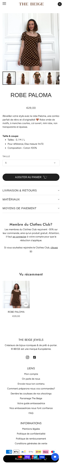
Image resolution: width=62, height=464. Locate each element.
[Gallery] (31, 49)
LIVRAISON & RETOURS (20, 190)
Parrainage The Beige (31, 398)
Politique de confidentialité (31, 433)
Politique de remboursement (31, 438)
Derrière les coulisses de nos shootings (31, 393)
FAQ (31, 413)
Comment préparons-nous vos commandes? (31, 388)
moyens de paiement (19, 208)
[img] (27, 357)
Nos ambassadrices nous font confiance (31, 408)
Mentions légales (31, 428)
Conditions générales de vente (31, 443)
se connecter (19, 236)
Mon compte (31, 374)
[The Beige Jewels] (31, 4)
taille (6, 156)
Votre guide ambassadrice (31, 403)
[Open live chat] (55, 457)
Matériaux (11, 199)
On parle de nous (31, 378)
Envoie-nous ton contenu (31, 383)
